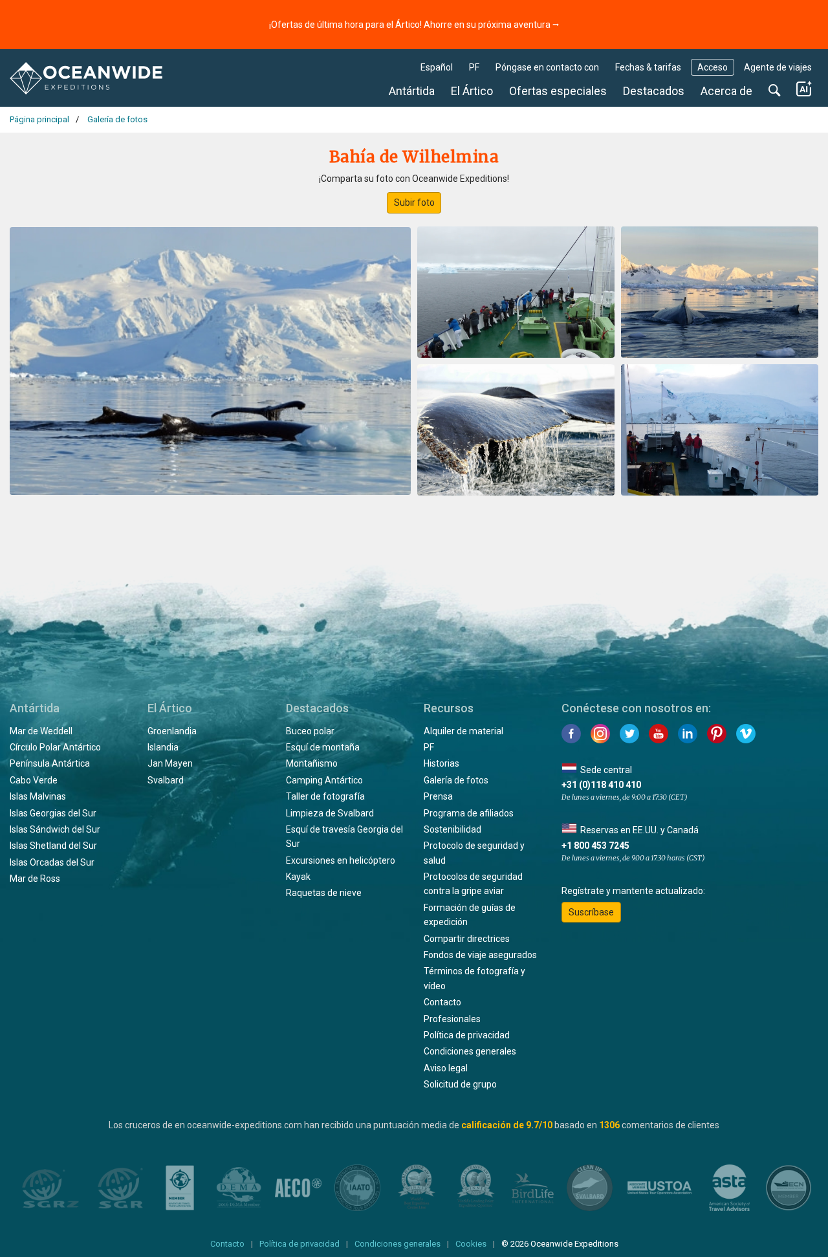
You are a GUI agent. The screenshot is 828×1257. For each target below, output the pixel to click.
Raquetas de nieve (324, 893)
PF (474, 67)
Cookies (470, 1244)
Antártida (412, 91)
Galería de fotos (456, 780)
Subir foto (414, 202)
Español (436, 67)
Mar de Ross (35, 878)
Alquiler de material (463, 731)
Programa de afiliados (469, 813)
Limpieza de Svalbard (330, 813)
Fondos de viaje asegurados (480, 955)
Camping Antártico (324, 780)
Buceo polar (310, 731)
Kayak (298, 876)
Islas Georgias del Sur (53, 813)
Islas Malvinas (38, 796)
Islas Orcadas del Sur (52, 862)
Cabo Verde (34, 780)
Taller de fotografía (325, 796)
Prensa (438, 796)
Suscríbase (591, 912)
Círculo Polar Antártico (55, 747)
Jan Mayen (170, 763)
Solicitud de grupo (460, 1084)
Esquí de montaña (323, 747)
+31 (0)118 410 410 (601, 785)
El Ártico (472, 91)
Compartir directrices (467, 939)
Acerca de (726, 91)
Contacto (442, 1002)
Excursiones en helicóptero (340, 860)
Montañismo (312, 763)
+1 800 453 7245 (595, 845)
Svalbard (165, 780)
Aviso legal (446, 1068)
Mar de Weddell (41, 731)
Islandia (163, 747)
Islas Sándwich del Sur (55, 829)
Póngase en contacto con (547, 67)
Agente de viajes (778, 67)
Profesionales (452, 1019)
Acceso (712, 67)
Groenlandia (172, 731)
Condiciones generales (470, 1051)
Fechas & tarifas (648, 67)
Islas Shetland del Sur (53, 845)
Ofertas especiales (558, 91)
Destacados (653, 91)
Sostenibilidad (452, 829)
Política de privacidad (467, 1035)
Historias (441, 763)
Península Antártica (50, 763)
